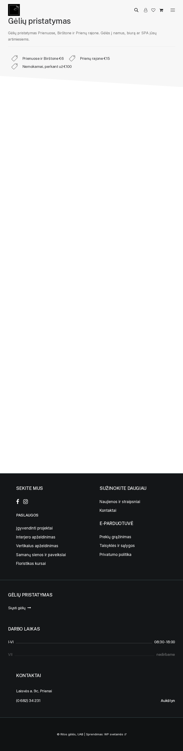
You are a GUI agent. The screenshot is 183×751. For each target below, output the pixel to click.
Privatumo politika (115, 554)
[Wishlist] (151, 10)
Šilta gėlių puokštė (148, 357)
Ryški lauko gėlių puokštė (82, 359)
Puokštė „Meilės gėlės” (24, 359)
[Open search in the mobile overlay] (134, 10)
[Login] (143, 10)
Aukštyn (168, 700)
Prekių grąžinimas (115, 537)
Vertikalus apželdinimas (37, 546)
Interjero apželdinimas (35, 537)
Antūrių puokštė (89, 270)
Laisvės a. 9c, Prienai (34, 691)
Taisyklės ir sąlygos (117, 545)
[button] (172, 10)
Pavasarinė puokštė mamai (26, 181)
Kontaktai (108, 510)
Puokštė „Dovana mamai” (82, 449)
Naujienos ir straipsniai (120, 501)
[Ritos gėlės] (14, 10)
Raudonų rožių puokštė (24, 449)
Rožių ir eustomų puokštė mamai (87, 181)
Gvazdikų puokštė (148, 270)
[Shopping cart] (159, 10)
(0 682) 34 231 (28, 700)
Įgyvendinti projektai (34, 528)
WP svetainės (113, 734)
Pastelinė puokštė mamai (139, 181)
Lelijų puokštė (25, 270)
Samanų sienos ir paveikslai (41, 555)
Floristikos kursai (31, 563)
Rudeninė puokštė (148, 448)
